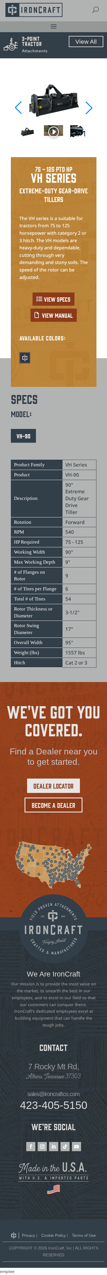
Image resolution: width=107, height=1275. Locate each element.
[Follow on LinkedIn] (53, 1146)
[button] (89, 107)
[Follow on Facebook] (30, 1146)
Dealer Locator (53, 785)
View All (86, 41)
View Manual (57, 315)
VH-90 (23, 435)
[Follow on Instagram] (42, 1146)
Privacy (28, 1235)
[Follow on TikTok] (65, 1146)
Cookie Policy (53, 1235)
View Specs (57, 299)
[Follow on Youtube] (76, 1146)
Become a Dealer (53, 805)
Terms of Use (84, 1235)
